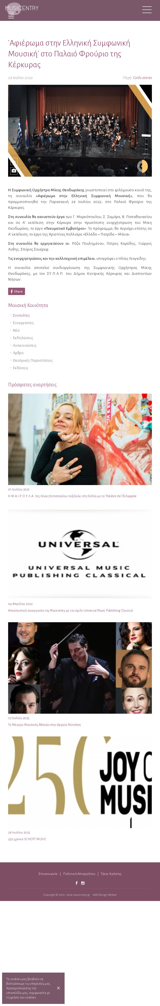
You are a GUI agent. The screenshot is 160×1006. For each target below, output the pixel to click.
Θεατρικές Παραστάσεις (33, 360)
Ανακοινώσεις (25, 345)
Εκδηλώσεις (23, 338)
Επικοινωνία (48, 874)
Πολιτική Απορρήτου (79, 874)
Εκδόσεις (20, 368)
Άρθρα (18, 353)
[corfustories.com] (14, 161)
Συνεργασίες (23, 323)
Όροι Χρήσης (111, 874)
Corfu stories (142, 78)
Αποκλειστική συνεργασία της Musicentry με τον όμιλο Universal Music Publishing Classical (70, 610)
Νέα (16, 330)
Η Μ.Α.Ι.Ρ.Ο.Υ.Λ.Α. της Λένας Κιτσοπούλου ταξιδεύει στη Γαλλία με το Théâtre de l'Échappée (72, 496)
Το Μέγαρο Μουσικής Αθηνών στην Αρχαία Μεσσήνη (44, 724)
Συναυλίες (21, 315)
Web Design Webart (105, 894)
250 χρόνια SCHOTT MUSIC (27, 839)
